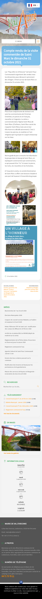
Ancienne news (33, 286)
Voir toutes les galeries (11, 453)
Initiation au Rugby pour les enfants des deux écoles (31, 289)
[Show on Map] (38, 41)
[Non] (39, 591)
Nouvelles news (9, 286)
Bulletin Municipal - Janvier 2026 (16, 402)
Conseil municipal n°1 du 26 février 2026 (18, 399)
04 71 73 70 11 (8, 576)
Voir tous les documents (11, 413)
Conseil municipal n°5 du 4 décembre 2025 (19, 406)
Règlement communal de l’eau (14, 344)
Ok (21, 596)
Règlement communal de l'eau (15, 410)
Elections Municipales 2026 (13, 312)
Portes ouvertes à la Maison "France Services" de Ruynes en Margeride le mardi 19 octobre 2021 (10, 292)
